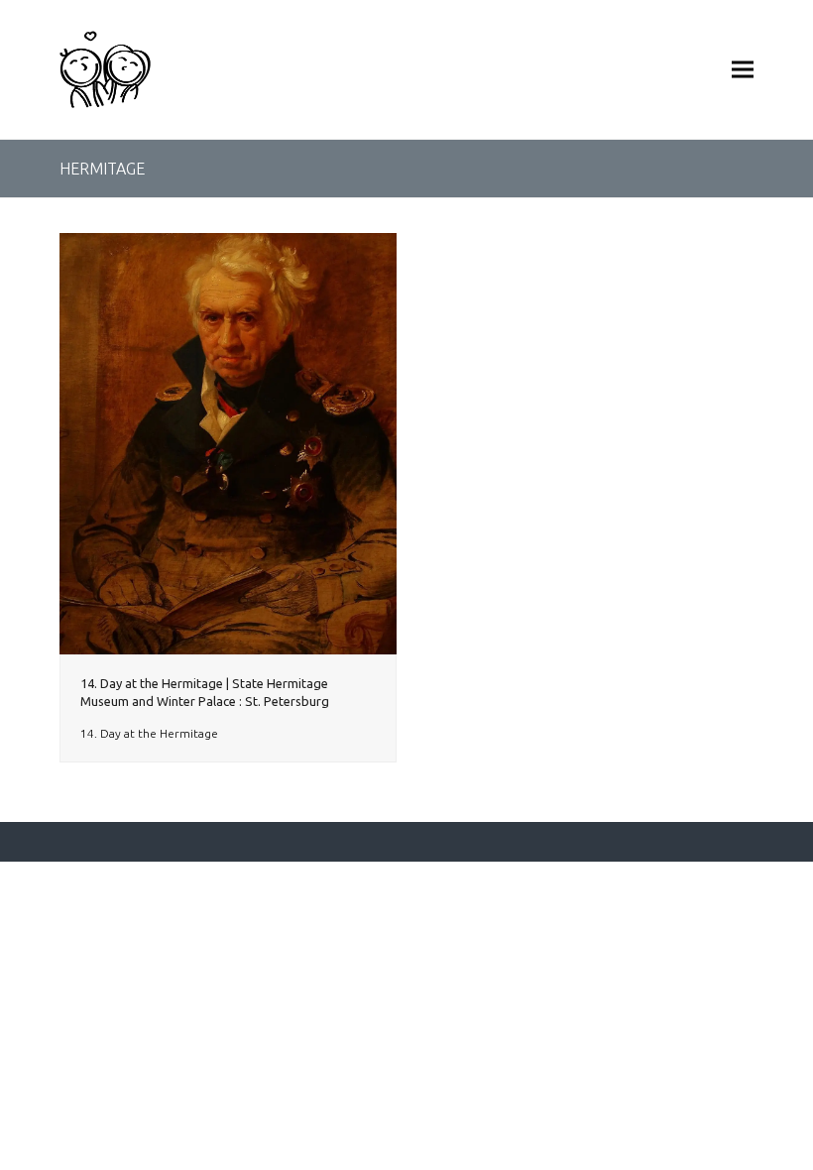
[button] (743, 68)
